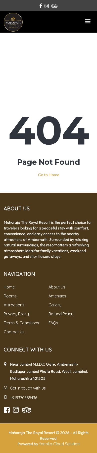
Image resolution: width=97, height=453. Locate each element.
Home (9, 286)
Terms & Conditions (21, 322)
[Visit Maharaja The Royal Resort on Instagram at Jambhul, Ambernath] (47, 5)
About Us (56, 286)
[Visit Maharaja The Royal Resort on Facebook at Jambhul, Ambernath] (40, 5)
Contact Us (14, 331)
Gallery (54, 304)
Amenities (57, 295)
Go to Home (48, 174)
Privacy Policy (16, 313)
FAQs (53, 322)
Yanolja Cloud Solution (59, 443)
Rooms (10, 295)
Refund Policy (60, 313)
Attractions (14, 304)
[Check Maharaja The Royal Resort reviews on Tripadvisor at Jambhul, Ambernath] (54, 5)
